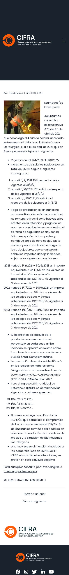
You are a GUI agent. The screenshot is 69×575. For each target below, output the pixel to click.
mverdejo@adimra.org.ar (20, 471)
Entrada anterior (34, 494)
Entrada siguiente (34, 501)
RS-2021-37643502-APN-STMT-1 (25, 480)
